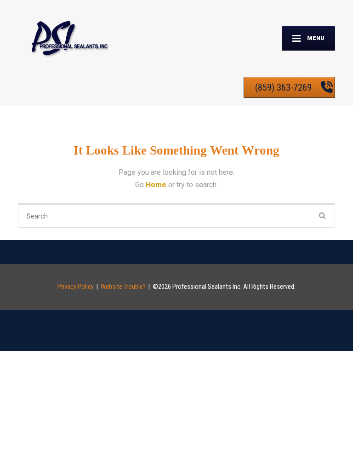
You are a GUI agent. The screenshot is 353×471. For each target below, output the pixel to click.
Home (157, 184)
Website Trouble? (123, 286)
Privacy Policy (75, 286)
